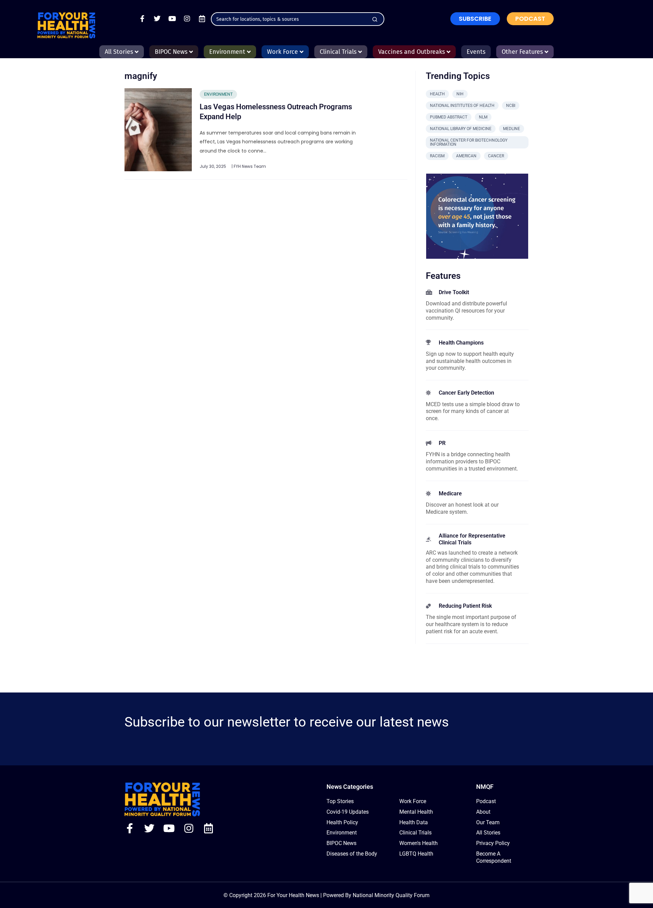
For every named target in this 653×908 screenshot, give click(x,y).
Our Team (488, 822)
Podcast (486, 801)
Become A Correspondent (493, 857)
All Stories (488, 832)
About (483, 812)
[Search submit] (374, 19)
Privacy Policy (493, 843)
